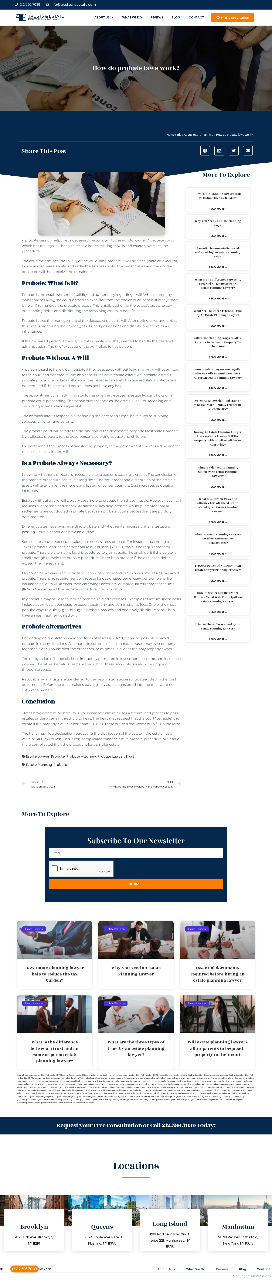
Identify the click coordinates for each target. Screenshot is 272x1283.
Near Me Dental (74, 1103)
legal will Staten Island (85, 1075)
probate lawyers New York (34, 1084)
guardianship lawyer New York (209, 1099)
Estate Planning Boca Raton (62, 1093)
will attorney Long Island (190, 1087)
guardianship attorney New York (57, 1099)
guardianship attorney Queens (105, 1099)
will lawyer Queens (109, 1090)
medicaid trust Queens (42, 1078)
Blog (176, 17)
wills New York (150, 1093)
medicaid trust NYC (25, 1078)
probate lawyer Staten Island (75, 1084)
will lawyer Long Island (61, 1090)
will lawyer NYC (94, 1090)
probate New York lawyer (166, 1084)
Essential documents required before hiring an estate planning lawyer (217, 252)
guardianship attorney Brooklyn (232, 1096)
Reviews (156, 17)
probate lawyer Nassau (229, 1081)
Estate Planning (39, 764)
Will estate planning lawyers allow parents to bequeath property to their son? (217, 342)
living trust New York (136, 1075)
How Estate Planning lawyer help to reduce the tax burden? (218, 196)
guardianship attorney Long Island (30, 1099)
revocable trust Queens (131, 1087)
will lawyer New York (78, 1090)
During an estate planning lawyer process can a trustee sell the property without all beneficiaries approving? (218, 438)
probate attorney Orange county (234, 1078)
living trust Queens (164, 1075)
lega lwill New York (41, 1075)
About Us (102, 17)
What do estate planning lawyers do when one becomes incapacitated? (217, 538)
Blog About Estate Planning (195, 134)
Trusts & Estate (46, 16)
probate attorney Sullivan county (114, 1081)
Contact (196, 17)
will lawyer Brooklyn (43, 1090)
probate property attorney (223, 1084)
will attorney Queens (242, 1087)
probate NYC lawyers (203, 1084)
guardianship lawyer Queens (28, 1103)
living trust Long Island (118, 1075)
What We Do (132, 17)
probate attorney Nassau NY (208, 1078)
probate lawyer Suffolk (97, 1084)
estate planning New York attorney (93, 1096)
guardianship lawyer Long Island (184, 1099)
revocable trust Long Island (54, 1087)
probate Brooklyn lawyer (163, 1081)
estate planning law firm (43, 19)
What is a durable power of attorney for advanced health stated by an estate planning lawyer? (217, 505)
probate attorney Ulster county (140, 1081)
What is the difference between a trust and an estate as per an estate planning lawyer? (218, 284)
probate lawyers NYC (55, 1084)
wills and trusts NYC (225, 1090)
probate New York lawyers (206, 1093)
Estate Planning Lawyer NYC (234, 1099)
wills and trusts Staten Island (28, 1093)
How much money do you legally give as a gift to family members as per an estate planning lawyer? (218, 373)
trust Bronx (158, 1087)
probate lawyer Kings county (185, 1081)
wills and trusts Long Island (185, 1090)
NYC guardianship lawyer (133, 1078)
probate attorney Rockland (69, 1081)
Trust (130, 756)
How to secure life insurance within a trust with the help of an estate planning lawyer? (218, 597)
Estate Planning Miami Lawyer (119, 1093)
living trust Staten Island (182, 1075)
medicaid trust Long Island (222, 1075)
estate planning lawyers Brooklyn (46, 1096)
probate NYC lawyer (185, 1084)
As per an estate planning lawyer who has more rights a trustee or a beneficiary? (217, 405)
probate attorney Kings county (184, 1078)
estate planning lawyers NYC (183, 1093)
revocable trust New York (93, 1087)
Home (170, 134)
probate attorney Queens (47, 1081)
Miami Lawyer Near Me (82, 1093)
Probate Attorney (81, 756)
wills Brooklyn (45, 1093)
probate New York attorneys (144, 1084)
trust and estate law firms (227, 1093)
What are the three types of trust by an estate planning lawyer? (218, 313)
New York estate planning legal (87, 1078)
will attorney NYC (227, 1087)
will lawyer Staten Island (127, 1090)
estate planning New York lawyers (206, 1096)
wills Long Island (137, 1093)
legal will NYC (55, 1075)
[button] (205, 150)
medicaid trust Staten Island (63, 1078)
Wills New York (39, 1269)
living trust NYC (151, 1075)
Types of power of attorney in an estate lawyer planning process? (218, 568)
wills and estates (131, 246)
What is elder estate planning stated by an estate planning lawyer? (217, 472)
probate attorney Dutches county (157, 1078)
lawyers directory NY (74, 1087)
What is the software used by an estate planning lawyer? (218, 626)
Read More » (218, 208)
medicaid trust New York (243, 1075)
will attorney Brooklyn (171, 1087)
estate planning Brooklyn (69, 1096)
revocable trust (147, 1087)
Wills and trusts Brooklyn (164, 1090)
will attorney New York (210, 1087)
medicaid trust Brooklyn (201, 1075)
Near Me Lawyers (88, 1103)
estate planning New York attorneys (122, 1096)
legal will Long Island (25, 1075)
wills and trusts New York (206, 1090)
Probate (166, 380)
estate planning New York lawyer (178, 1096)
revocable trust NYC (113, 1087)
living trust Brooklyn (101, 1075)
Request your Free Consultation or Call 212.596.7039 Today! (136, 1125)
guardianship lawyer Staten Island (54, 1103)
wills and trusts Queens (242, 1090)
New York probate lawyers (112, 1078)
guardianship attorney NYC (82, 1099)
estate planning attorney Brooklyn (150, 1096)
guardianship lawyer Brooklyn (159, 1099)
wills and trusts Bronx (145, 1090)
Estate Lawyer (38, 756)
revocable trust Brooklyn (33, 1087)
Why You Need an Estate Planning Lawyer (218, 223)
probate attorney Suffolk (90, 1081)
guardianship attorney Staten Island (132, 1099)
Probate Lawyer (111, 756)
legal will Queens (68, 1075)
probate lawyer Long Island (208, 1081)
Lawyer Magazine (99, 1093)
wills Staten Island (164, 1093)
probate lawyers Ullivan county (119, 1084)
